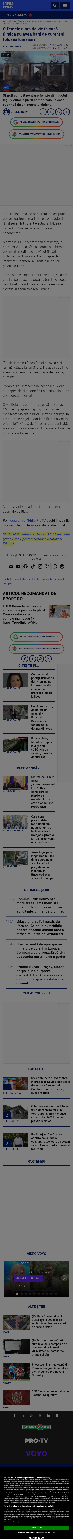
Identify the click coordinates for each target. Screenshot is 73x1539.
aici (26, 1497)
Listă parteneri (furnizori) (11, 1522)
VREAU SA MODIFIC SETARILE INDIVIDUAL (36, 1533)
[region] (36, 1503)
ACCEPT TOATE (36, 1528)
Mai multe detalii (26, 1485)
